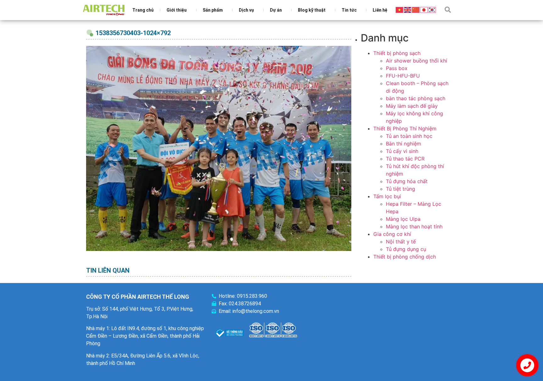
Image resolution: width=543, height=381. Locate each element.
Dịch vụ (246, 10)
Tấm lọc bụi (387, 196)
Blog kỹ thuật (312, 10)
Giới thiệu (177, 10)
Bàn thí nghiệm (403, 143)
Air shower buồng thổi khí (416, 60)
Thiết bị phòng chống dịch (404, 256)
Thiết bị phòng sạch (396, 53)
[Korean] (432, 9)
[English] (408, 9)
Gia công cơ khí (392, 234)
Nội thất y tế (401, 241)
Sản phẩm (213, 10)
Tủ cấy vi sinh (402, 151)
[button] (448, 10)
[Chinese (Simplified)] (416, 9)
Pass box (397, 68)
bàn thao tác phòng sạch (415, 98)
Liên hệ (380, 10)
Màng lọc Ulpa (403, 219)
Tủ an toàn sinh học (409, 136)
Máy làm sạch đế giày (412, 106)
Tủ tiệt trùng (400, 189)
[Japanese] (424, 9)
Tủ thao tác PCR (405, 158)
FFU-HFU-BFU (403, 76)
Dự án (276, 10)
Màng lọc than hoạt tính (414, 226)
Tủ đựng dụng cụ (406, 249)
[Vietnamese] (400, 9)
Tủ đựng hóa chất (407, 181)
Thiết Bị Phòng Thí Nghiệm (404, 128)
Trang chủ (143, 10)
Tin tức (349, 10)
